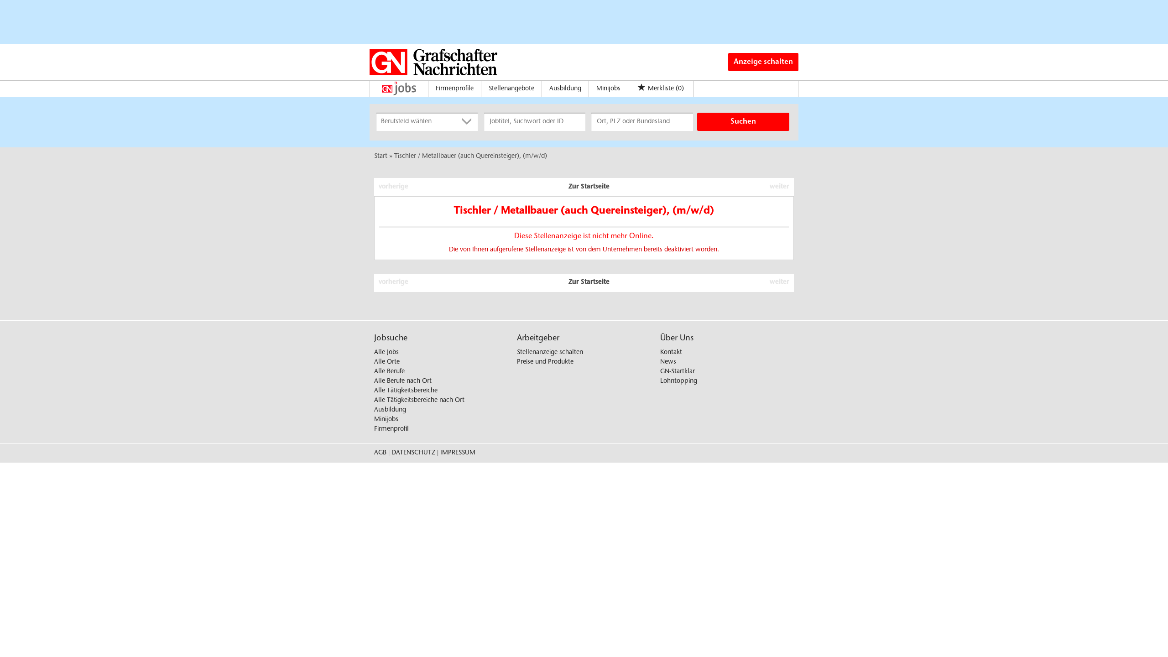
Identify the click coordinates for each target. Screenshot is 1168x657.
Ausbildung (565, 89)
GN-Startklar (677, 372)
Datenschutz (413, 453)
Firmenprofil (391, 429)
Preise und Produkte (545, 362)
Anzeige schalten (763, 62)
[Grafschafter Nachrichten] (433, 62)
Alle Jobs (386, 352)
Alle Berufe (389, 372)
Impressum (457, 453)
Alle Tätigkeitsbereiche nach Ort (419, 400)
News (668, 362)
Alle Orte (387, 362)
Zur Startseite (589, 187)
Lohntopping (678, 381)
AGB (380, 453)
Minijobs (608, 89)
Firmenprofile (455, 89)
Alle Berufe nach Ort (403, 381)
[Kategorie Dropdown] (468, 122)
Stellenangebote (511, 89)
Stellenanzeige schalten (550, 352)
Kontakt (671, 352)
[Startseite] (401, 88)
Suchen (743, 121)
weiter (779, 187)
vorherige (393, 187)
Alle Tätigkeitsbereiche (406, 391)
